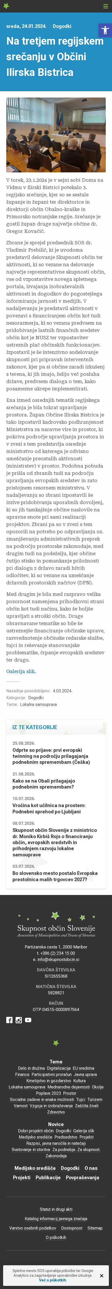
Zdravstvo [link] (56, 1112)
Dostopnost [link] (71, 1228)
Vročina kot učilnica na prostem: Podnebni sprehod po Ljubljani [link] (49, 808)
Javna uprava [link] (85, 1074)
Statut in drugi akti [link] (56, 1209)
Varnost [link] (21, 1105)
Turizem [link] (94, 1099)
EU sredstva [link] (83, 1068)
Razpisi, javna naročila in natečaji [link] (56, 1143)
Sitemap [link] (95, 1228)
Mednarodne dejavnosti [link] (68, 1087)
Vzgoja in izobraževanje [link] (51, 1105)
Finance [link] (22, 1074)
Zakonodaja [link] (56, 1155)
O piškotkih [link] (56, 1237)
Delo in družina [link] (31, 1068)
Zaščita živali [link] (86, 1105)
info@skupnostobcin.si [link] (58, 959)
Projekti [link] (86, 1137)
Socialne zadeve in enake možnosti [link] (42, 1099)
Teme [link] (56, 1061)
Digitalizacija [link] (59, 1068)
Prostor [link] (69, 1093)
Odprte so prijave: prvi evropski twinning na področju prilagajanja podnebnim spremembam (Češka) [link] (51, 756)
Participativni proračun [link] (52, 1074)
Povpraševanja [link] (82, 1177)
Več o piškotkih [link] (52, 1280)
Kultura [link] (79, 1080)
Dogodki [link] (62, 26)
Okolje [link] (98, 1087)
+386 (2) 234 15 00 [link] (57, 953)
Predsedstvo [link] (65, 1137)
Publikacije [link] (48, 1177)
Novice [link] (56, 1124)
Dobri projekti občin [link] (36, 1130)
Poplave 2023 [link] (48, 1093)
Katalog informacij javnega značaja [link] (56, 1218)
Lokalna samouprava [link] (38, 704)
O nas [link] (91, 1168)
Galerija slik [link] (83, 1130)
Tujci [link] (80, 1099)
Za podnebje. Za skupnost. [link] (76, 1149)
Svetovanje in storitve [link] (31, 1149)
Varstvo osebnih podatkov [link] (32, 1228)
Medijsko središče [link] (35, 1137)
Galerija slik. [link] (21, 671)
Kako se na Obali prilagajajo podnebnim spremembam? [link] (44, 784)
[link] (105, 30)
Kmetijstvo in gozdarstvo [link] (48, 1080)
